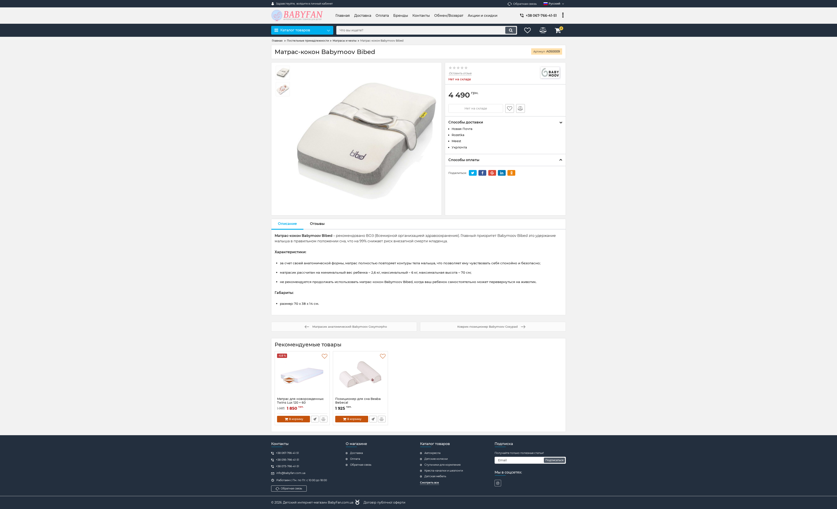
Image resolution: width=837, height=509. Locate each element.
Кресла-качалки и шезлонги (443, 470)
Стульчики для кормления (442, 464)
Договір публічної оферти (384, 502)
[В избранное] (509, 108)
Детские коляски (436, 458)
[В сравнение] (520, 108)
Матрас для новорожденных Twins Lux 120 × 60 (300, 402)
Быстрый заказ (315, 419)
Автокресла (432, 453)
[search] (510, 30)
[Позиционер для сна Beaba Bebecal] (360, 375)
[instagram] (498, 483)
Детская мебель (435, 476)
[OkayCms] (356, 502)
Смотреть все (429, 482)
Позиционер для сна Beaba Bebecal (358, 402)
